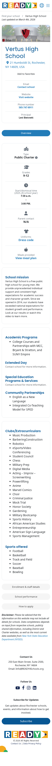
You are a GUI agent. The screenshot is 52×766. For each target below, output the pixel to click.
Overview (26, 133)
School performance (26, 596)
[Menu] (48, 6)
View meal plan (26, 258)
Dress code (26, 240)
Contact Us (16, 743)
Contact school (26, 87)
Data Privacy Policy (32, 743)
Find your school (11, 16)
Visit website (26, 97)
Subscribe (26, 721)
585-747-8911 (26, 107)
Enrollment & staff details (26, 586)
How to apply (26, 606)
